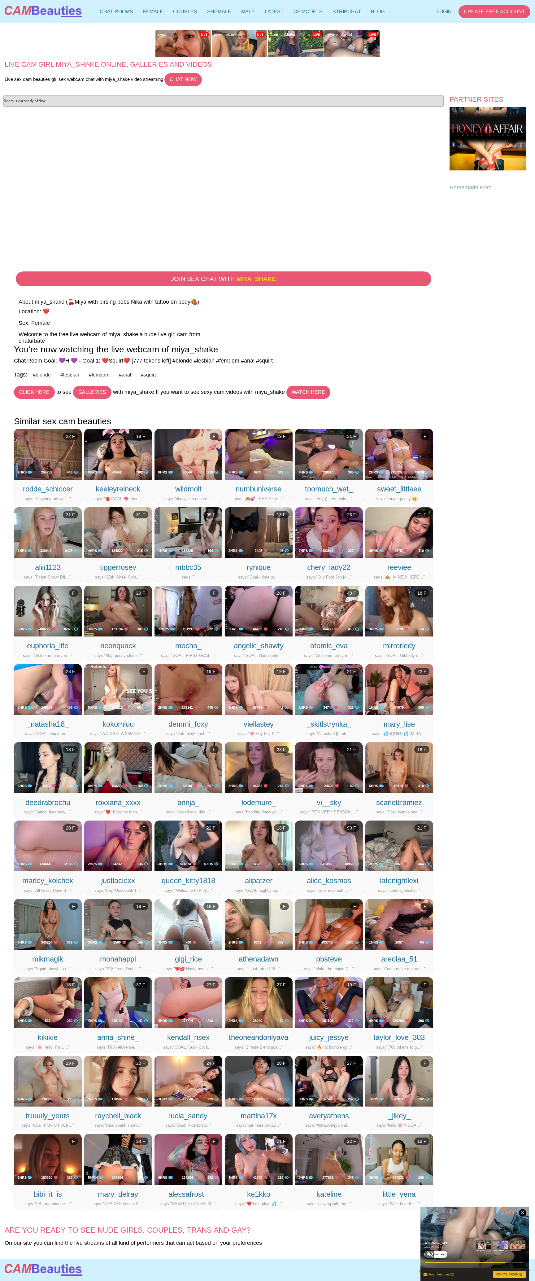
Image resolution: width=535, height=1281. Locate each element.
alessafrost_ (188, 1194)
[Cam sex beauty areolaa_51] (399, 924)
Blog (378, 11)
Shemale (219, 11)
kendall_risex (188, 1037)
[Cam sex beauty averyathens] (329, 1080)
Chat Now (183, 79)
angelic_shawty (259, 645)
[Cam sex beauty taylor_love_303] (399, 1002)
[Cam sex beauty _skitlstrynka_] (329, 689)
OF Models (308, 11)
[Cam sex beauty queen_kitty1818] (188, 846)
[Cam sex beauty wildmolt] (188, 454)
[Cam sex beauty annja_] (188, 767)
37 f (140, 984)
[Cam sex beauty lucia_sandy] (188, 1080)
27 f (211, 984)
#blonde (42, 374)
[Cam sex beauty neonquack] (118, 611)
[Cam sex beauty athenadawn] (259, 924)
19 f (281, 436)
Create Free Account (494, 11)
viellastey (259, 724)
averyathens (329, 1116)
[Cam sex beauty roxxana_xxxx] (118, 767)
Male (248, 11)
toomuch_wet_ (329, 489)
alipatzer (258, 880)
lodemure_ (258, 802)
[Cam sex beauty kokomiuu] (118, 689)
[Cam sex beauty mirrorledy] (399, 611)
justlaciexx (118, 880)
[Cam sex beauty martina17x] (259, 1080)
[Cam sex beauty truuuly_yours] (48, 1080)
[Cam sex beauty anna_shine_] (118, 1002)
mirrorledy (399, 645)
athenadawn (258, 959)
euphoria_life (47, 645)
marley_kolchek (47, 880)
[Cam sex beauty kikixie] (48, 1002)
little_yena (399, 1194)
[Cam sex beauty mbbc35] (188, 532)
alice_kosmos (329, 880)
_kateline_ (329, 1194)
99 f (211, 514)
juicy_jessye (329, 1037)
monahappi (118, 959)
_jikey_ (399, 1116)
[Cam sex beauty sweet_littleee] (399, 454)
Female (153, 11)
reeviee (399, 567)
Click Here (34, 392)
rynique (259, 567)
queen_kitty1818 (188, 880)
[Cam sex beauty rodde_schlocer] (48, 454)
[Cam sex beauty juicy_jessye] (329, 1002)
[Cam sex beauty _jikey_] (399, 1080)
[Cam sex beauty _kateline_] (329, 1159)
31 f (351, 436)
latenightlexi (399, 880)
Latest (274, 11)
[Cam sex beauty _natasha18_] (48, 689)
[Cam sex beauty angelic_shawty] (259, 611)
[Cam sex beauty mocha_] (188, 611)
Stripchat (347, 11)
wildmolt (188, 489)
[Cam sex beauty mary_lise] (399, 689)
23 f (70, 671)
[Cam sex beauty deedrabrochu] (48, 767)
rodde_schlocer (48, 489)
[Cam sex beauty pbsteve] (329, 924)
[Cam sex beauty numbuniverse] (259, 454)
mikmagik (47, 959)
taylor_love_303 (399, 1037)
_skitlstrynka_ (329, 724)
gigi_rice (188, 959)
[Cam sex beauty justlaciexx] (118, 846)
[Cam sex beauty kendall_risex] (188, 1002)
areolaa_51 (399, 959)
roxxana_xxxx (118, 802)
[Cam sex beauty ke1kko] (259, 1159)
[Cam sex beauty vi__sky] (329, 767)
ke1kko (258, 1194)
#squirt (148, 374)
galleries (92, 392)
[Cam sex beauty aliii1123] (48, 532)
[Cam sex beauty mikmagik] (48, 924)
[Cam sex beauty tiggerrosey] (118, 532)
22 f (70, 436)
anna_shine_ (118, 1037)
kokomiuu (118, 724)
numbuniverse (258, 489)
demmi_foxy (188, 724)
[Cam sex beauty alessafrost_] (188, 1159)
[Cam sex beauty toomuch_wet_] (329, 454)
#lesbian (69, 374)
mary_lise (399, 724)
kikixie (48, 1037)
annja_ (188, 802)
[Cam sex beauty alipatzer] (259, 846)
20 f (281, 593)
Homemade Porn (471, 187)
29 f (140, 593)
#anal (125, 374)
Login (444, 11)
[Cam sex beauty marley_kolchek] (48, 846)
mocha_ (188, 645)
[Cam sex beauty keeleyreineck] (118, 454)
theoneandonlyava (258, 1037)
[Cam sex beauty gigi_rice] (188, 924)
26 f (351, 514)
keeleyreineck (118, 489)
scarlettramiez (399, 802)
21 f (70, 514)
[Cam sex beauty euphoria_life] (48, 611)
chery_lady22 (328, 567)
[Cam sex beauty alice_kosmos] (329, 846)
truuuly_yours (48, 1116)
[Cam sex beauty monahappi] (118, 924)
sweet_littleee (399, 489)
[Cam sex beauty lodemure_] (259, 767)
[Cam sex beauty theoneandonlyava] (259, 1002)
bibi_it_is (48, 1194)
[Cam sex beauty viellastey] (259, 689)
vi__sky (329, 802)
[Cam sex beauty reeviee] (399, 532)
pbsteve (329, 959)
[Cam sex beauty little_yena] (399, 1159)
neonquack (118, 645)
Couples (185, 11)
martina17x (259, 1116)
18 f (140, 436)
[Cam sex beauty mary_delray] (118, 1159)
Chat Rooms (116, 13)
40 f (351, 593)
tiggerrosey (118, 567)
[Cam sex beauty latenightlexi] (399, 846)
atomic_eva (329, 645)
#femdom (99, 374)
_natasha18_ (48, 724)
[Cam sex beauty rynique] (259, 532)
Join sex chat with (223, 278)
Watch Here (308, 392)
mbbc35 (188, 567)
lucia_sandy (188, 1116)
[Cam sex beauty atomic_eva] (329, 611)
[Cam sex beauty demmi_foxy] (188, 689)
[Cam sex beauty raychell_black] (118, 1080)
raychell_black (118, 1116)
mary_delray (118, 1194)
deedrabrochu (47, 802)
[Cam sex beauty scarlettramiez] (399, 767)
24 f (211, 1063)
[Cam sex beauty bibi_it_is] (48, 1159)
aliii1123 (48, 567)
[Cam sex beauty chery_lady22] (329, 532)
